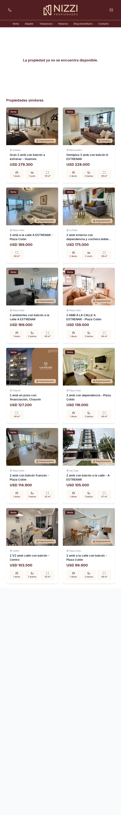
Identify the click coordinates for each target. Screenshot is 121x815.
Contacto (103, 23)
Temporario (46, 23)
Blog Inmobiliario (83, 23)
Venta (16, 23)
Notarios (63, 23)
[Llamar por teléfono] (10, 10)
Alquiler (29, 23)
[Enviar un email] (111, 10)
